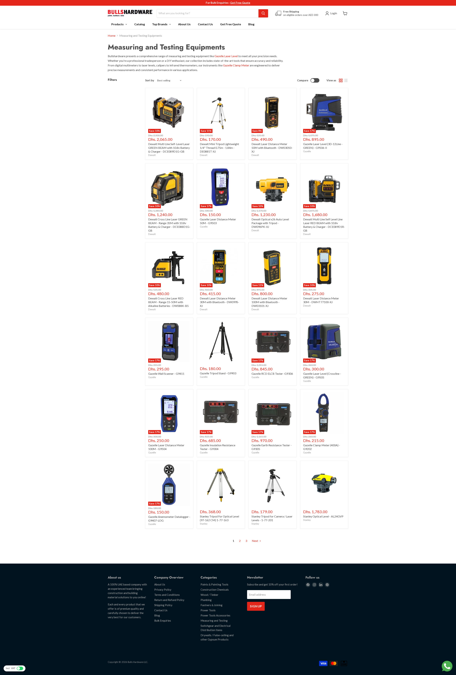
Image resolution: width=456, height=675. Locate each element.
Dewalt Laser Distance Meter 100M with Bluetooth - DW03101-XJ (269, 302)
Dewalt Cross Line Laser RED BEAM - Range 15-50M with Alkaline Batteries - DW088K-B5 (168, 302)
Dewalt (152, 155)
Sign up (256, 606)
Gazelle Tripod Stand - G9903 (218, 373)
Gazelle (307, 151)
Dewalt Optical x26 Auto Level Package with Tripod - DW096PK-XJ (270, 223)
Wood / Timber (209, 594)
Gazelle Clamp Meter (236, 65)
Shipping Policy (163, 605)
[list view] (345, 80)
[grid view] (340, 80)
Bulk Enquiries (162, 620)
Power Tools (208, 610)
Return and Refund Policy (169, 599)
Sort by (149, 80)
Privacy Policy (162, 589)
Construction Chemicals (215, 589)
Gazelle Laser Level (226, 56)
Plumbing (206, 599)
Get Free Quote (240, 2)
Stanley (204, 523)
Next (255, 540)
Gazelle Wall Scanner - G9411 (166, 373)
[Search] (263, 13)
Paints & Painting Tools (214, 584)
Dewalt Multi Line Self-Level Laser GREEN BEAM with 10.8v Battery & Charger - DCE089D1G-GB (169, 147)
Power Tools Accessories (215, 615)
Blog (157, 615)
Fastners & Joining (211, 605)
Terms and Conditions (167, 594)
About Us (159, 584)
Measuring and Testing (214, 620)
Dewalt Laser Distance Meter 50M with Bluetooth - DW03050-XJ (272, 147)
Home (111, 35)
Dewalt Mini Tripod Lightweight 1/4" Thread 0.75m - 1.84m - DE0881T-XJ (219, 147)
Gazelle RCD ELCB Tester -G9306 (272, 373)
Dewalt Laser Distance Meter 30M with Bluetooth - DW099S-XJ (219, 302)
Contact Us (160, 610)
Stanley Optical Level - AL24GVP (323, 516)
